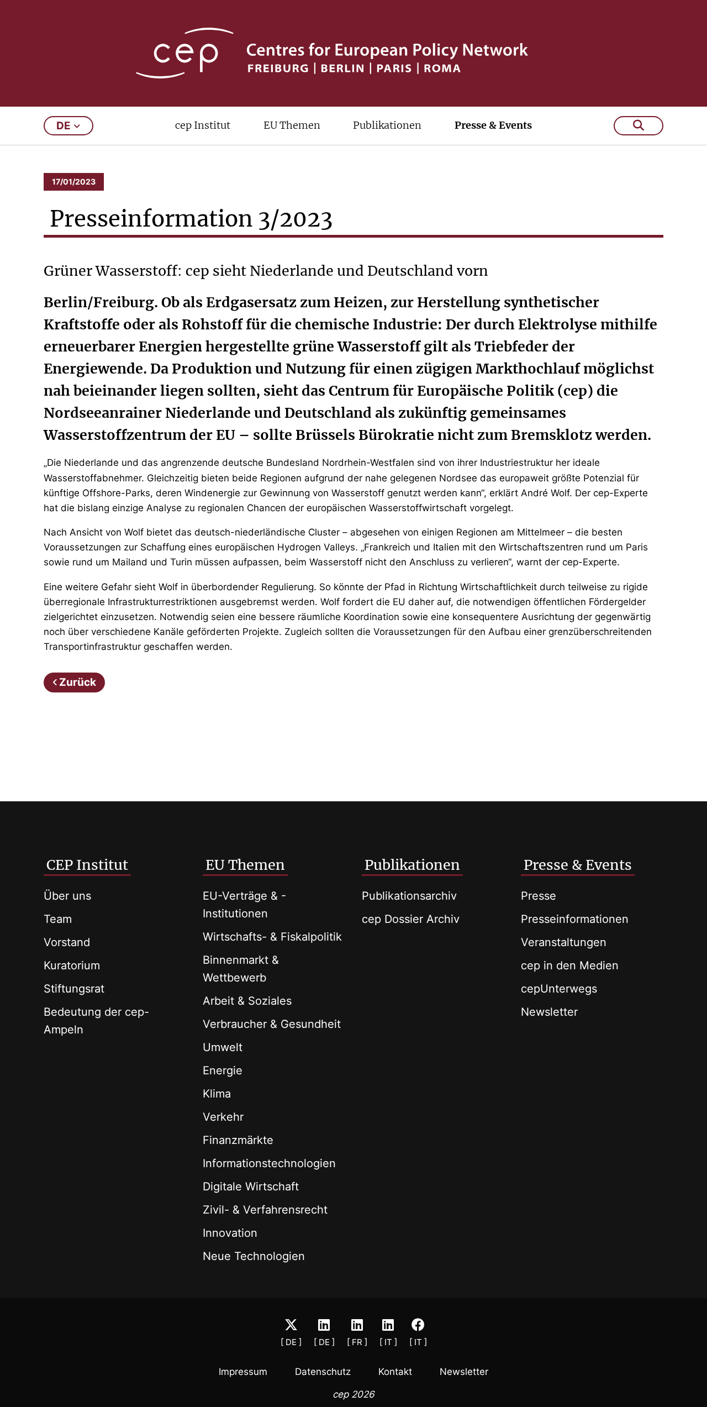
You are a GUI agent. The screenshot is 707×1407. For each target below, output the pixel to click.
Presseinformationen (575, 919)
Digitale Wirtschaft (251, 1186)
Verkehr (223, 1117)
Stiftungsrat (74, 988)
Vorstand (67, 942)
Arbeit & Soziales (247, 1000)
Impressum (243, 1371)
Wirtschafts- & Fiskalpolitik (272, 936)
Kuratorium (72, 965)
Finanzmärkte (238, 1140)
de (63, 125)
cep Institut (202, 125)
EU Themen (291, 125)
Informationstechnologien (269, 1163)
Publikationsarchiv (409, 895)
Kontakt (395, 1371)
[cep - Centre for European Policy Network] (354, 53)
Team (58, 919)
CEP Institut (87, 865)
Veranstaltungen (563, 942)
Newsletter (549, 1012)
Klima (217, 1093)
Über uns (67, 895)
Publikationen (387, 125)
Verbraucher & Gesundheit (272, 1024)
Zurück (77, 682)
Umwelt (222, 1047)
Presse (538, 895)
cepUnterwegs (559, 988)
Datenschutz (323, 1371)
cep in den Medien (570, 965)
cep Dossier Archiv (411, 919)
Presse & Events (493, 125)
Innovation (230, 1233)
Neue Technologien (254, 1256)
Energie (222, 1070)
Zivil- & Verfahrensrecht (265, 1209)
